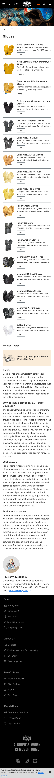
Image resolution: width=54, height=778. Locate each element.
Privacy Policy (12, 718)
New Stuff (10, 616)
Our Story (10, 656)
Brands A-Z (11, 611)
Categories (11, 605)
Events (9, 689)
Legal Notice (12, 723)
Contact (10, 645)
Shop (16, 4)
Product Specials (14, 678)
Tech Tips (10, 695)
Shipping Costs (13, 627)
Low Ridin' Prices (14, 622)
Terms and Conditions (17, 712)
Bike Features (12, 684)
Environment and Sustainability (21, 650)
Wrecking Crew (13, 661)
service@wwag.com (18, 590)
